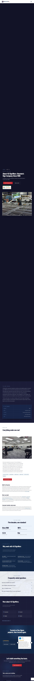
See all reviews (6, 644)
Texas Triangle (27, 491)
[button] (17, 582)
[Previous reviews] (18, 642)
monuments (28, 496)
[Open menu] (31, 2)
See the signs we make (6, 620)
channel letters (24, 496)
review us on (12, 644)
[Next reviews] (31, 642)
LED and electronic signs (8, 497)
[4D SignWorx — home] (5, 1)
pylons (3, 497)
